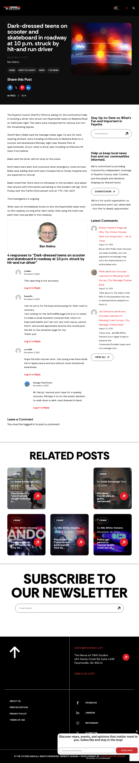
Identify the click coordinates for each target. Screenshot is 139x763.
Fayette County (27, 70)
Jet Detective (106, 311)
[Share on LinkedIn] (28, 87)
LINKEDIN (90, 712)
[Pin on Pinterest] (23, 87)
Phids (102, 271)
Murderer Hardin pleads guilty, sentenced (105, 497)
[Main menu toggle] (126, 8)
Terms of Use (17, 720)
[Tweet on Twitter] (16, 87)
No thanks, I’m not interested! (98, 758)
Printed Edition (19, 707)
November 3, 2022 (32, 352)
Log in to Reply (32, 288)
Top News (53, 70)
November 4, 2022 (41, 385)
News (42, 70)
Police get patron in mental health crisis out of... (105, 543)
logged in (29, 424)
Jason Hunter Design (112, 756)
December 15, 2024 (108, 532)
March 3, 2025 (19, 532)
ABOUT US (15, 701)
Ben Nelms (13, 62)
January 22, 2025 (64, 532)
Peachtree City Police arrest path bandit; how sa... (63, 543)
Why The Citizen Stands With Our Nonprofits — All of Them (115, 236)
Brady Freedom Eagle (111, 227)
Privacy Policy (18, 713)
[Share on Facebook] (10, 87)
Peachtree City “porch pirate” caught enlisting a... (21, 497)
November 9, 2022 (32, 274)
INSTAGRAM (91, 723)
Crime (12, 70)
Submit (127, 133)
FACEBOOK (91, 702)
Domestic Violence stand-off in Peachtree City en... (21, 543)
